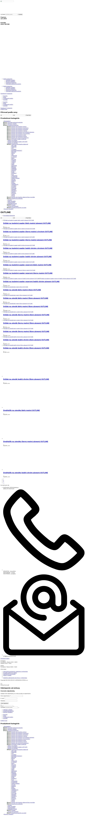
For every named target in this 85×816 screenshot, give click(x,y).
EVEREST (14, 173)
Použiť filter (28, 115)
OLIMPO (13, 187)
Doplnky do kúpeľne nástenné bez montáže (23, 197)
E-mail (3, 698)
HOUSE (13, 179)
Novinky (5, 96)
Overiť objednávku (4, 703)
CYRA (12, 163)
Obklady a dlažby (10, 80)
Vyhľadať (3, 14)
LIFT (12, 148)
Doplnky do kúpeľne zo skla (18, 135)
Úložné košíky (11, 202)
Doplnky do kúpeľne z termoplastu (20, 133)
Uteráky (10, 200)
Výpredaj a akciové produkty (13, 84)
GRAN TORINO (15, 178)
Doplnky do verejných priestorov (20, 137)
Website (3, 700)
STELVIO (13, 193)
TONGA (13, 162)
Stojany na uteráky (13, 143)
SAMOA (13, 192)
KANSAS (13, 180)
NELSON (13, 152)
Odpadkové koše (12, 203)
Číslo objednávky (5, 696)
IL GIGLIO (14, 157)
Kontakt (5, 99)
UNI (12, 154)
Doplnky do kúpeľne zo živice (19, 136)
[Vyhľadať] (18, 707)
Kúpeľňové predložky (17, 198)
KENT (12, 182)
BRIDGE (13, 167)
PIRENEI (13, 189)
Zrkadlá (13, 205)
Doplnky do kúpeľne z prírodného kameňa (22, 132)
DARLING (13, 146)
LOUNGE (13, 185)
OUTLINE (13, 188)
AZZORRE (14, 165)
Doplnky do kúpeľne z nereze (19, 130)
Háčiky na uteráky (12, 140)
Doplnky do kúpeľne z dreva (18, 126)
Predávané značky (8, 98)
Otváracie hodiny (5, 658)
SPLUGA (13, 159)
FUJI (12, 174)
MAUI (12, 158)
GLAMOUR (14, 177)
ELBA (12, 172)
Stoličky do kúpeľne (13, 206)
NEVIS (13, 153)
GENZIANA (14, 175)
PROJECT (14, 190)
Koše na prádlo (12, 201)
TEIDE (13, 194)
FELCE (13, 195)
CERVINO (14, 169)
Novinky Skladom (10, 81)
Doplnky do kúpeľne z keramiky (19, 129)
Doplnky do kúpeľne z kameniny (20, 128)
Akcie (4, 97)
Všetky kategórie (7, 79)
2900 (12, 164)
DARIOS (13, 170)
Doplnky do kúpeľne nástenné (20, 144)
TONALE (13, 160)
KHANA (13, 183)
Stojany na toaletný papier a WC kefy (17, 141)
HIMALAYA (14, 155)
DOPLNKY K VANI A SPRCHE (18, 139)
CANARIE (13, 168)
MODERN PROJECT (16, 150)
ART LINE (13, 145)
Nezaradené (7, 121)
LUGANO (13, 149)
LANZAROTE (14, 184)
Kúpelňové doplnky (11, 82)
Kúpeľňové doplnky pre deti (18, 207)
